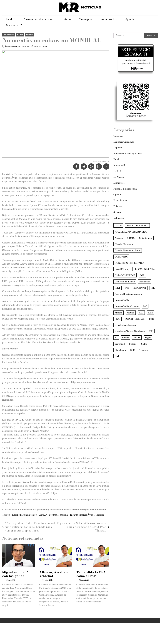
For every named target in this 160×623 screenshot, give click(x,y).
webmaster (118, 217)
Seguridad (120, 343)
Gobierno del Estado (125, 281)
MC (145, 306)
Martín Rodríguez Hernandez (18, 46)
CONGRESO (121, 256)
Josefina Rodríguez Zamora (128, 293)
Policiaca (117, 206)
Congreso (118, 135)
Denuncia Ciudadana (123, 141)
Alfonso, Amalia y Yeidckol (53, 574)
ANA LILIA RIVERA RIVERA (131, 231)
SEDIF (136, 337)
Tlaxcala (99, 514)
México (130, 312)
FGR (142, 275)
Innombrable (108, 19)
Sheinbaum (120, 349)
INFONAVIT (139, 287)
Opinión (130, 19)
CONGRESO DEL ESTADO (129, 262)
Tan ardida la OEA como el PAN (91, 574)
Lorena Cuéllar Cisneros (127, 306)
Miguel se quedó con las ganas (15, 574)
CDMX (131, 237)
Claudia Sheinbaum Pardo (127, 250)
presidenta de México (125, 325)
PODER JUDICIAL (135, 318)
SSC (132, 349)
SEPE (144, 343)
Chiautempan (145, 237)
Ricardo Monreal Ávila (81, 514)
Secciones (12, 25)
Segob (148, 337)
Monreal (53, 514)
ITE (153, 287)
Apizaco (119, 237)
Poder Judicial (120, 200)
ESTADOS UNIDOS (125, 275)
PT (116, 337)
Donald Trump (122, 269)
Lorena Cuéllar (122, 300)
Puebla (125, 337)
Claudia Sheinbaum (124, 244)
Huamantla (144, 281)
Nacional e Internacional (39, 19)
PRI (151, 331)
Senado (117, 212)
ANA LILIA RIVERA (137, 225)
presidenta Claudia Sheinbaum (130, 331)
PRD (151, 318)
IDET (117, 287)
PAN (150, 312)
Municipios (85, 19)
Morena (64, 514)
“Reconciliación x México (24, 514)
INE (127, 287)
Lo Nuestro (119, 176)
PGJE (117, 318)
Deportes (117, 147)
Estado (66, 19)
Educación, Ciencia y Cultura (127, 153)
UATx (118, 356)
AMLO (43, 514)
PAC (141, 312)
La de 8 (10, 19)
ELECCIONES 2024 (144, 269)
